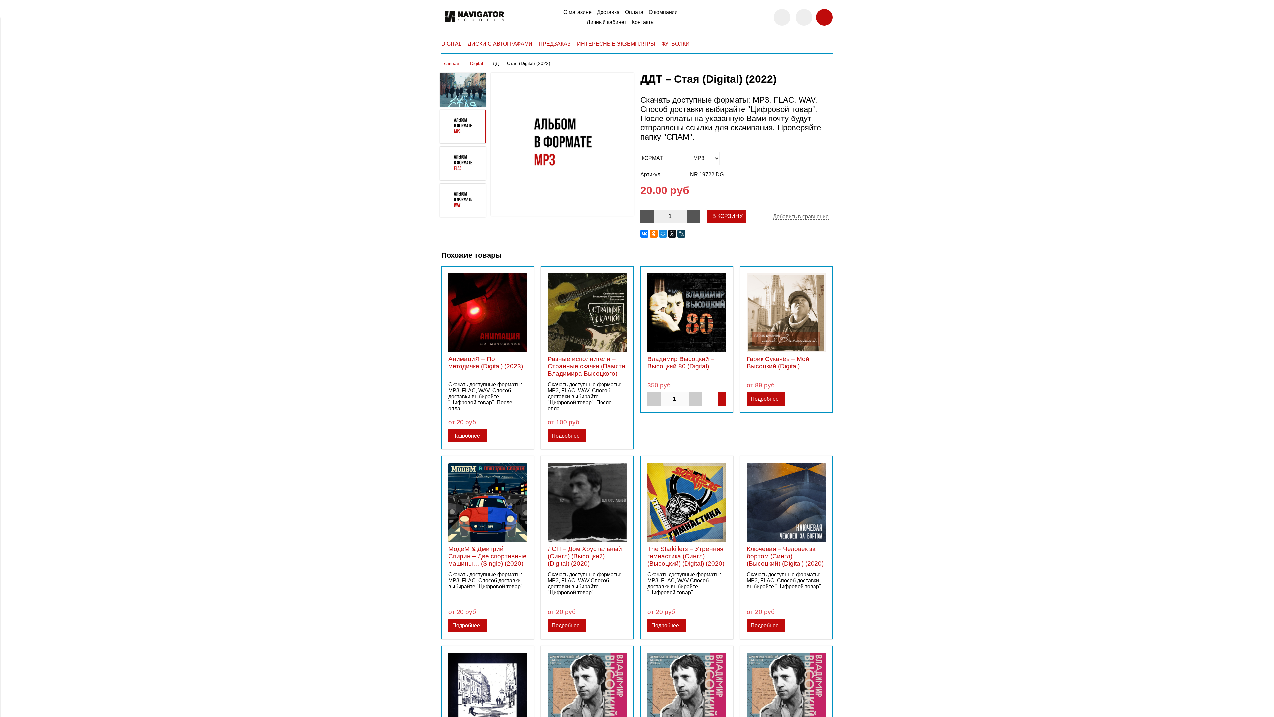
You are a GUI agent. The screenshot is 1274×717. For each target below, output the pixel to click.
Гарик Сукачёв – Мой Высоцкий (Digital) (778, 363)
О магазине (577, 12)
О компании (663, 12)
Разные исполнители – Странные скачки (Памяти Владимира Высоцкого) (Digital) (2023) (586, 370)
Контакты (643, 22)
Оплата (634, 12)
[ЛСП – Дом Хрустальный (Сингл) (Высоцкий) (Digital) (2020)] (587, 502)
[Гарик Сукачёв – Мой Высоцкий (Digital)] (786, 312)
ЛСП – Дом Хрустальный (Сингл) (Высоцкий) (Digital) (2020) (585, 556)
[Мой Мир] (663, 234)
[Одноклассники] (654, 234)
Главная (450, 63)
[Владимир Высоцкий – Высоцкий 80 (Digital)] (686, 312)
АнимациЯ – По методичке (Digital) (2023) (485, 363)
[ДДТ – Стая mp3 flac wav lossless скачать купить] (562, 145)
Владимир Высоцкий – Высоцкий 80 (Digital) (680, 363)
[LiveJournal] (681, 234)
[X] (672, 234)
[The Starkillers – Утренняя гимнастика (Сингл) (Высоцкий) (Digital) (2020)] (686, 502)
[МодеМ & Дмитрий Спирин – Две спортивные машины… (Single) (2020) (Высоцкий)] (487, 502)
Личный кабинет (606, 22)
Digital (476, 63)
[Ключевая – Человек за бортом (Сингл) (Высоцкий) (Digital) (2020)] (786, 502)
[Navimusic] (474, 24)
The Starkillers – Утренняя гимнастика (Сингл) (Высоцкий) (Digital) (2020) (685, 556)
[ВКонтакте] (644, 234)
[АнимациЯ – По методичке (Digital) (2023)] (487, 312)
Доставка (608, 12)
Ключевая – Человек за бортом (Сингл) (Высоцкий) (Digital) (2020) (785, 556)
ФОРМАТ (651, 158)
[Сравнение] (804, 17)
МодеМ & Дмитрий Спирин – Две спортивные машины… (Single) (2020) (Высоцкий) (487, 559)
